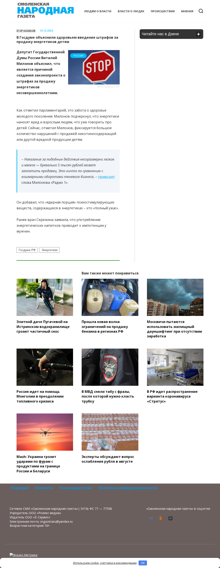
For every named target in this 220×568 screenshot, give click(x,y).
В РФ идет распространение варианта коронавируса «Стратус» (172, 396)
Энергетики (49, 250)
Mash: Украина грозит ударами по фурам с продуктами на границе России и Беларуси (38, 463)
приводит (106, 176)
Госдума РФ (27, 250)
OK (143, 563)
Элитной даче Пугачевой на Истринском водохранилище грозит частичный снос (43, 326)
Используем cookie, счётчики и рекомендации (105, 563)
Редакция (20, 487)
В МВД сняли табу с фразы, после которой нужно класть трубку (108, 396)
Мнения (187, 11)
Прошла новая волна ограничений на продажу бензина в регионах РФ (105, 326)
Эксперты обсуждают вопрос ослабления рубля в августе (108, 459)
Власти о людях (131, 11)
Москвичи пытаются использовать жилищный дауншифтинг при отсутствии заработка (174, 328)
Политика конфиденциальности (127, 487)
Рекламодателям (76, 487)
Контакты (44, 487)
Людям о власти (97, 11)
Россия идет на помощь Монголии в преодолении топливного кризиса (40, 396)
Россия (78, 55)
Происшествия (163, 11)
